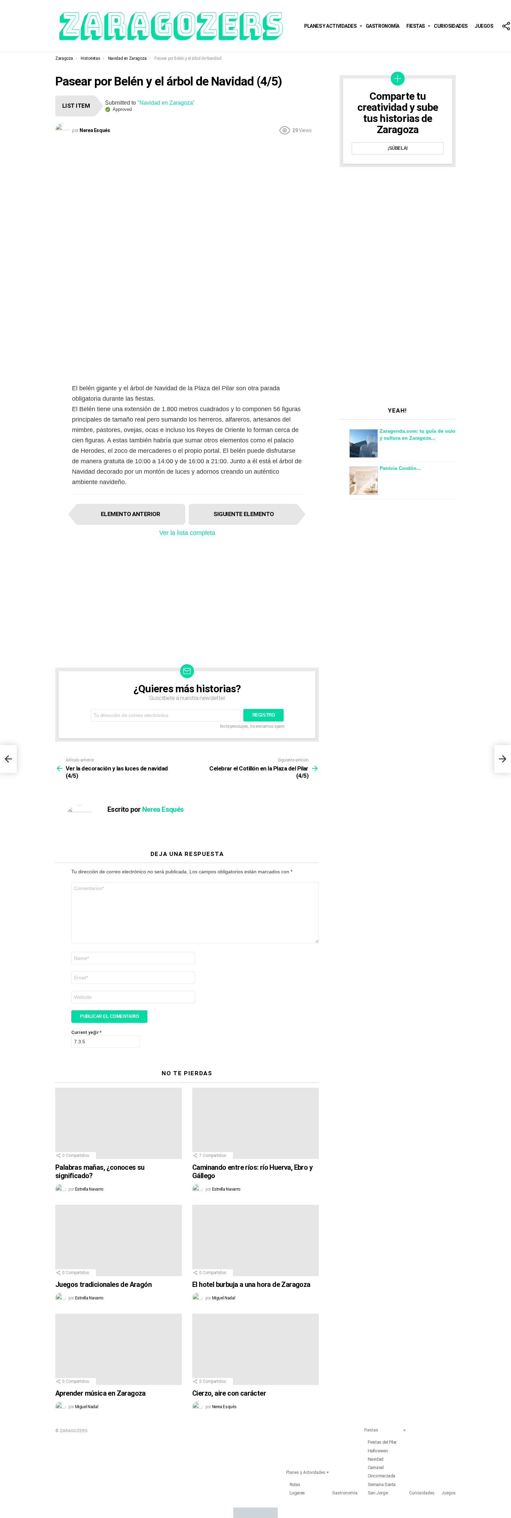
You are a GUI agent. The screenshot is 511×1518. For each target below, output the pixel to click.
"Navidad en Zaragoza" (166, 103)
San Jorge (378, 1492)
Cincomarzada (381, 1475)
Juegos (483, 26)
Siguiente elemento (243, 514)
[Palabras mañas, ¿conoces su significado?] (118, 1123)
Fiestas (415, 26)
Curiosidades (451, 26)
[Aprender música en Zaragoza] (118, 1349)
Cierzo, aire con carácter (229, 1393)
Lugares (297, 1492)
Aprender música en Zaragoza (100, 1393)
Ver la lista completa (187, 532)
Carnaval (376, 1467)
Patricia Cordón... (400, 468)
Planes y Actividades (330, 26)
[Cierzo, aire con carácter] (255, 1349)
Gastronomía (382, 26)
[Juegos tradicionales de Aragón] (118, 1240)
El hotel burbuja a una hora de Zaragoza (251, 1284)
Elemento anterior (130, 514)
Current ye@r (86, 1032)
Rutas (295, 1484)
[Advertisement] (187, 190)
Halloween (378, 1450)
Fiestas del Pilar (382, 1442)
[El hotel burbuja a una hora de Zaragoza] (255, 1240)
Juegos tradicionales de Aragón (103, 1284)
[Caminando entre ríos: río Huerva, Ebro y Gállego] (255, 1123)
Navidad (375, 1459)
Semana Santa (382, 1484)
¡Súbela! (398, 148)
